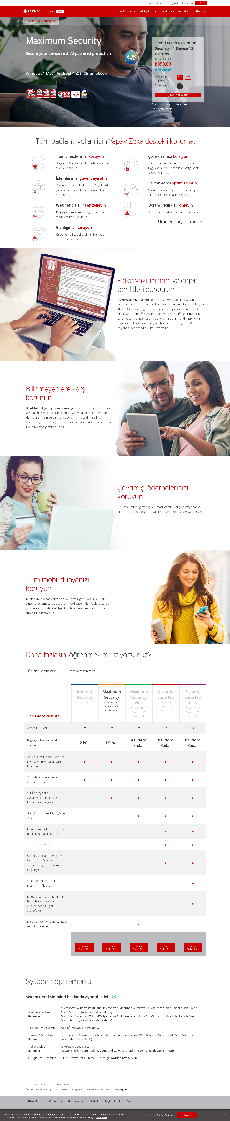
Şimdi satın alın (178, 95)
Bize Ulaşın (35, 1101)
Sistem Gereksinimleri (81, 671)
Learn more (101, 1117)
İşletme (51, 11)
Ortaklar (195, 11)
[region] (115, 1115)
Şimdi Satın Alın (179, 11)
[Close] (225, 1115)
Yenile (132, 11)
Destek (163, 11)
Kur (155, 11)
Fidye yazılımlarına (69, 212)
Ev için (59, 11)
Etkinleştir (144, 11)
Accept (187, 1115)
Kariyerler (55, 1101)
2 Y (188, 77)
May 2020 (124, 1089)
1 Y (180, 77)
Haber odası (76, 1101)
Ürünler (122, 11)
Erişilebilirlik (112, 1101)
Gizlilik (94, 1101)
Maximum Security (39, 21)
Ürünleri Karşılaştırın (42, 671)
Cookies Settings (165, 1115)
